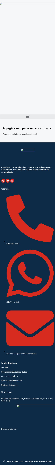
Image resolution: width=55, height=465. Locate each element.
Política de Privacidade (11, 381)
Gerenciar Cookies (9, 376)
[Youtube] (8, 181)
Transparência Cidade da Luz (14, 372)
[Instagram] (12, 181)
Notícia (4, 367)
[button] (27, 116)
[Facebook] (3, 181)
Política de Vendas (9, 385)
